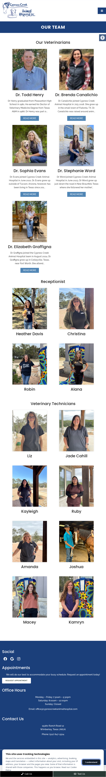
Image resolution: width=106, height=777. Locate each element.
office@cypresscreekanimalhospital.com (56, 709)
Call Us (28, 774)
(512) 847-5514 (56, 734)
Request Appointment (16, 681)
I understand (91, 762)
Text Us (81, 774)
